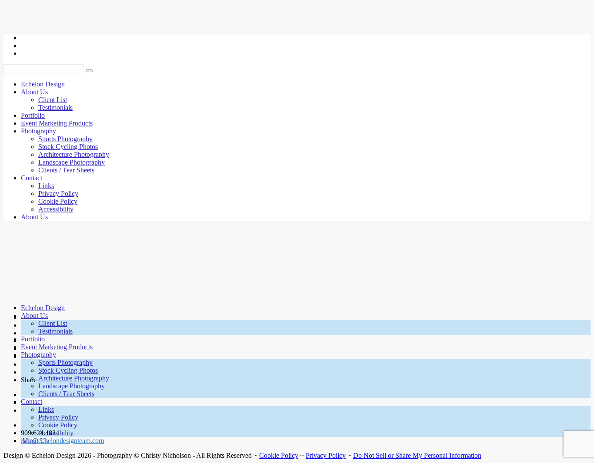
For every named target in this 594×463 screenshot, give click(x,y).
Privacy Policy (58, 193)
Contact (31, 178)
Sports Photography (65, 138)
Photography (38, 131)
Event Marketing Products (57, 123)
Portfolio (33, 115)
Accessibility (55, 209)
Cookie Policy (57, 201)
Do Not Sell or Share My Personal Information (417, 455)
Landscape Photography (71, 162)
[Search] (89, 70)
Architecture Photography (73, 154)
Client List (52, 99)
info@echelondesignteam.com (62, 440)
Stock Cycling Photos (68, 146)
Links (46, 185)
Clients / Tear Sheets (66, 170)
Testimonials (55, 107)
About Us (34, 92)
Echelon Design (43, 84)
